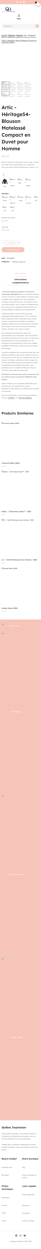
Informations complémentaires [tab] (20, 281)
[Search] (37, 26)
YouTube (11, 398)
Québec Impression (14, 1127)
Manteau (19, 35)
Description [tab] (20, 273)
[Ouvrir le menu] (19, 16)
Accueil (4, 35)
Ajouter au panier (13, 250)
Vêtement (11, 35)
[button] (36, 43)
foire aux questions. (25, 398)
